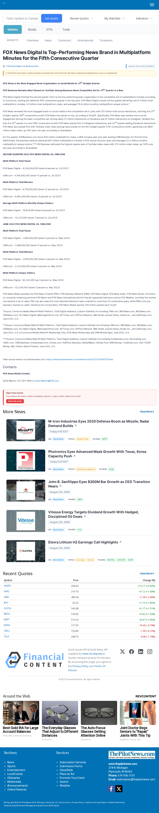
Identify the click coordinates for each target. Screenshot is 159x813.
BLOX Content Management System (29, 805)
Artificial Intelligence (86, 469)
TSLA (6, 636)
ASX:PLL (111, 560)
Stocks (32, 29)
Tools (66, 29)
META (7, 614)
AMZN (7, 585)
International (85, 40)
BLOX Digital (54, 805)
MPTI (104, 439)
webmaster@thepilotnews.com (136, 779)
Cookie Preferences (116, 802)
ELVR (130, 560)
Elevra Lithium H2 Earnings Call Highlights (85, 542)
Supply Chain (82, 439)
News (48, 40)
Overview (32, 40)
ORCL (7, 630)
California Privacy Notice (96, 802)
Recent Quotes (79, 18)
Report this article (15, 401)
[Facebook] (132, 660)
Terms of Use (64, 802)
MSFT (7, 619)
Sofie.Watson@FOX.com (47, 380)
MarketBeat (58, 439)
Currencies (64, 40)
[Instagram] (150, 660)
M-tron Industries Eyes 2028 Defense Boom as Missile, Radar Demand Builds (98, 423)
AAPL (7, 591)
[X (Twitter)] (122, 660)
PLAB (111, 469)
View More (146, 411)
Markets (13, 29)
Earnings (81, 560)
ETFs (49, 29)
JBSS (80, 499)
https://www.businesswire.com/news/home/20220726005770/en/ (79, 359)
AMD (6, 597)
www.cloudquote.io (93, 653)
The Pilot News (24, 802)
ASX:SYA (121, 560)
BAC (6, 602)
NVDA (7, 625)
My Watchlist (112, 18)
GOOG (7, 608)
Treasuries (106, 40)
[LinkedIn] (141, 660)
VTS (79, 530)
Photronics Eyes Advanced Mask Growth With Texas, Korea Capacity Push (97, 454)
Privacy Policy (80, 666)
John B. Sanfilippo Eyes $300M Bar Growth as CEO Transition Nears (99, 484)
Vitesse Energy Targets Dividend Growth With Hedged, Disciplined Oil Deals (93, 514)
